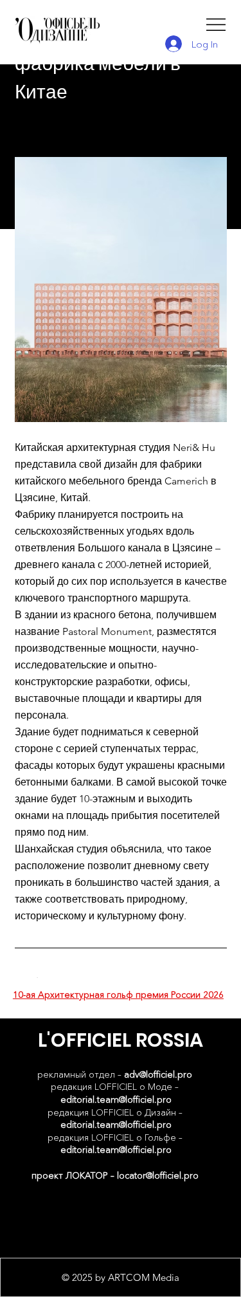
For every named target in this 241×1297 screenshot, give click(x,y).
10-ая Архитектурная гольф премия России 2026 (118, 994)
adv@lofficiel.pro (158, 1074)
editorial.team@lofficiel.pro (116, 1099)
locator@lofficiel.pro (158, 1175)
